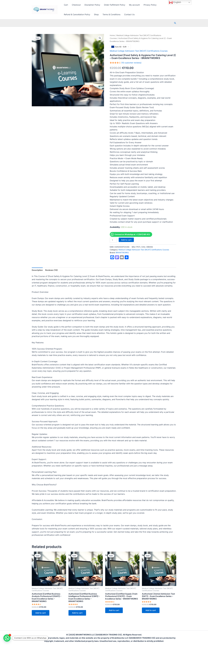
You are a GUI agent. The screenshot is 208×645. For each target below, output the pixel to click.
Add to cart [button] (40, 613)
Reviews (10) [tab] (51, 270)
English (177, 2)
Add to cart (126, 240)
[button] (175, 23)
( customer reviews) (131, 62)
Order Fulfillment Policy (114, 5)
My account (134, 5)
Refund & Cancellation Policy (77, 14)
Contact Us (129, 14)
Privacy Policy (150, 5)
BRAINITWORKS (122, 253)
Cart (66, 5)
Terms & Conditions (111, 14)
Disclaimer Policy (92, 5)
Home (112, 35)
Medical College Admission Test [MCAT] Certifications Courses (139, 51)
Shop (96, 14)
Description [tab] (37, 270)
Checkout (76, 5)
